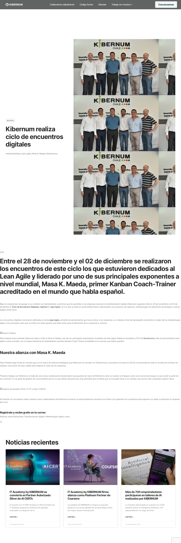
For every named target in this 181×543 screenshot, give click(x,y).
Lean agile (26, 153)
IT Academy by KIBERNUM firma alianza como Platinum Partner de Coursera (89, 495)
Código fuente (86, 4)
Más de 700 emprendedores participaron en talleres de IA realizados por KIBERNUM (143, 495)
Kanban (17, 153)
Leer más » (14, 517)
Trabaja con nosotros (121, 4)
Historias (102, 4)
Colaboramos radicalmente (62, 4)
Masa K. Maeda (38, 153)
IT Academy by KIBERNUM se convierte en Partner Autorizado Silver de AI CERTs (30, 495)
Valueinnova (52, 153)
